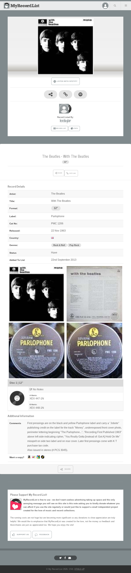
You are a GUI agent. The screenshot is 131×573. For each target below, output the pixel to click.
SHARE (67, 469)
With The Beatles (76, 156)
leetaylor (65, 120)
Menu (126, 5)
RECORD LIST (61, 128)
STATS (75, 128)
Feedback (44, 534)
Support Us (22, 534)
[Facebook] (65, 558)
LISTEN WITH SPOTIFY (66, 81)
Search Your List (115, 5)
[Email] (70, 558)
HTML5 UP (79, 569)
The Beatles (51, 156)
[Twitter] (60, 558)
